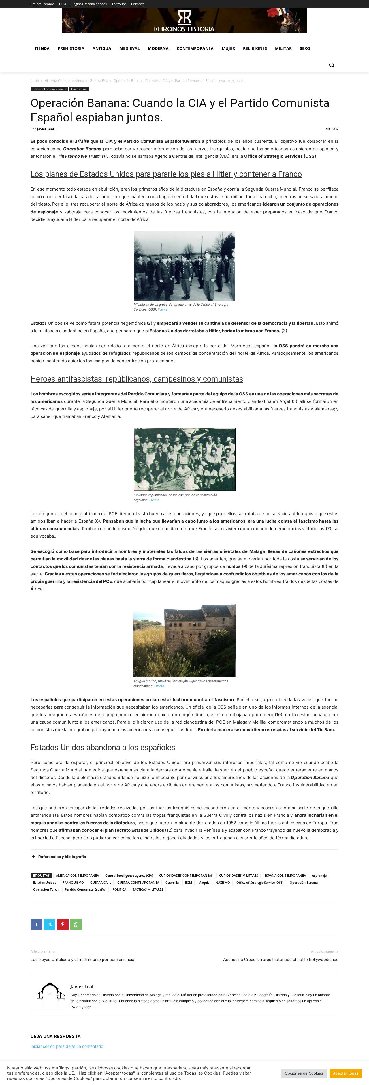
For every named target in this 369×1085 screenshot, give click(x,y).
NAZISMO (223, 882)
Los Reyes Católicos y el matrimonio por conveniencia (82, 959)
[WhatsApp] (76, 924)
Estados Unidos (44, 882)
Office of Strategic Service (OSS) (259, 882)
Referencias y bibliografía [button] (62, 856)
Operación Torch (46, 889)
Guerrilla (172, 882)
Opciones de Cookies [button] (304, 1073)
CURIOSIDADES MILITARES (238, 875)
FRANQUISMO (73, 882)
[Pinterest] (63, 924)
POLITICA (119, 889)
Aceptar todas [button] (345, 1073)
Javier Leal (45, 129)
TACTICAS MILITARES (148, 889)
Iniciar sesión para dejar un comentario (67, 1046)
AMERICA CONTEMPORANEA (77, 875)
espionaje (319, 875)
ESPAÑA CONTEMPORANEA (285, 875)
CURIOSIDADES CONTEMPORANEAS (186, 875)
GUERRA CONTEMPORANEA (138, 882)
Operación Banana (304, 882)
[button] (331, 65)
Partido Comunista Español (85, 889)
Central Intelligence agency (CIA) (129, 875)
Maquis (203, 882)
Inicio (35, 80)
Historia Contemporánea (64, 80)
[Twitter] (49, 924)
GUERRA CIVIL (100, 882)
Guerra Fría (99, 80)
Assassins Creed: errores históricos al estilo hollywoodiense (280, 959)
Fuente (162, 309)
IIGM (188, 882)
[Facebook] (36, 924)
